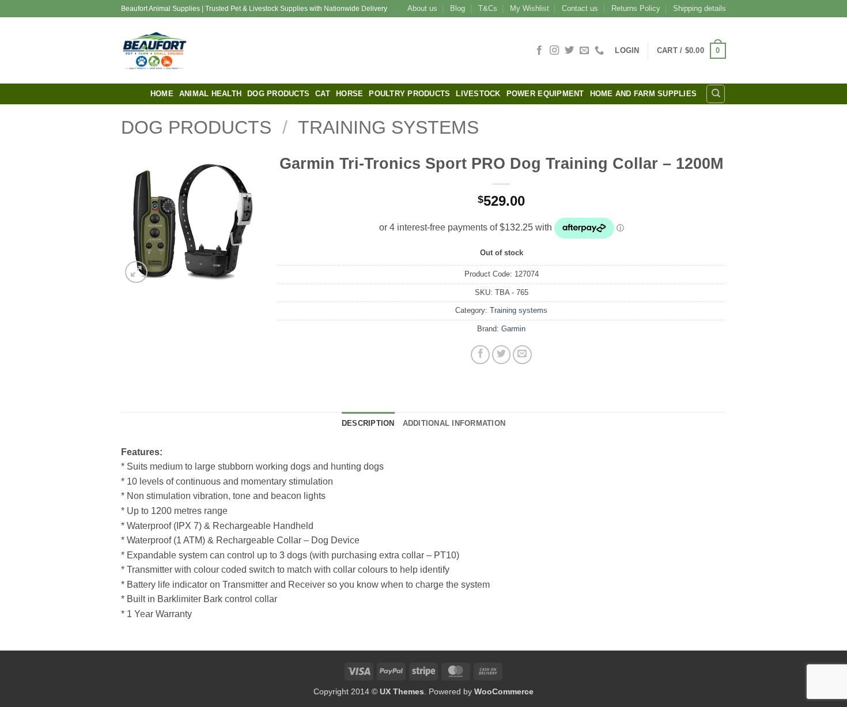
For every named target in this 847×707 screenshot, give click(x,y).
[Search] (715, 94)
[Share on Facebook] (480, 354)
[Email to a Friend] (522, 354)
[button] (627, 50)
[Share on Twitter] (501, 354)
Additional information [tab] (454, 423)
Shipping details (699, 8)
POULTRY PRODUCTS (409, 93)
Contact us (580, 8)
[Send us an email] (584, 51)
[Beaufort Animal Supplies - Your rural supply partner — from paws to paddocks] (236, 50)
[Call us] (599, 51)
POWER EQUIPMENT (545, 93)
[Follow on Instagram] (554, 51)
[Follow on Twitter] (569, 51)
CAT (322, 93)
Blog (457, 8)
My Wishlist (529, 8)
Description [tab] (368, 423)
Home (161, 93)
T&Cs (487, 8)
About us (422, 8)
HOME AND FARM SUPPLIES (643, 93)
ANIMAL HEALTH (210, 93)
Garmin (513, 328)
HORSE (349, 93)
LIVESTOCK (478, 93)
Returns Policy (635, 8)
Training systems (388, 127)
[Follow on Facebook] (539, 51)
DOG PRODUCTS (278, 93)
